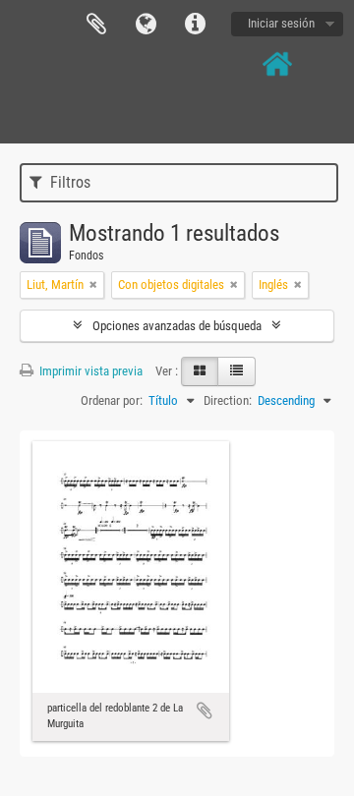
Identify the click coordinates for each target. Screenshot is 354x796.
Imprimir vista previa (89, 371)
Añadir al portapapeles (204, 710)
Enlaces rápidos (194, 24)
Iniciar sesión (281, 23)
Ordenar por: (112, 400)
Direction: (228, 400)
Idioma (145, 24)
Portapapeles (96, 24)
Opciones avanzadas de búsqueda (177, 325)
